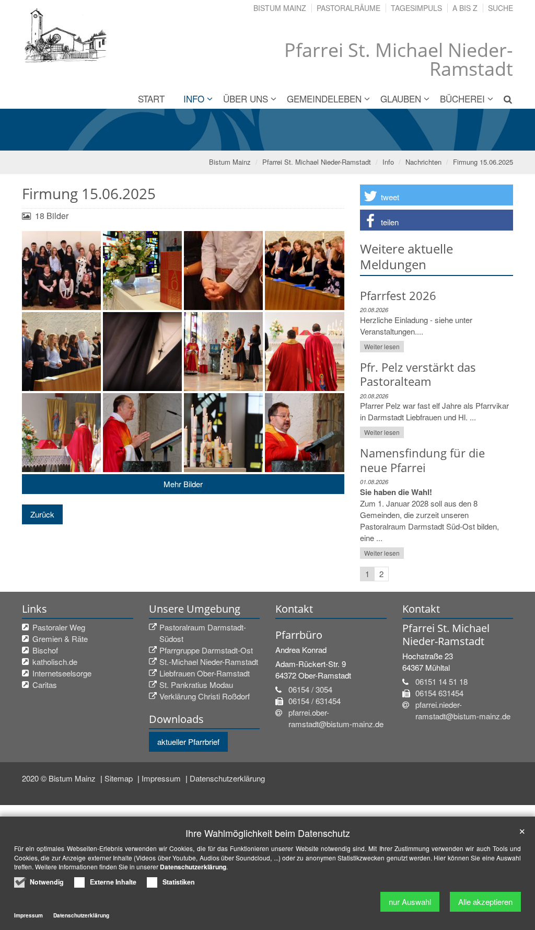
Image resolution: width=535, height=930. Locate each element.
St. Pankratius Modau (196, 684)
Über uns (245, 98)
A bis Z (465, 8)
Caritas (44, 684)
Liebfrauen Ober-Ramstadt (204, 673)
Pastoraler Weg (58, 627)
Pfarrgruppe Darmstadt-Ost (206, 650)
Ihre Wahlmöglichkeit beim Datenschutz (267, 833)
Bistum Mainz (279, 8)
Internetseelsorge (61, 673)
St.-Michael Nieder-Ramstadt (208, 661)
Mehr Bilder (183, 483)
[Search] (503, 99)
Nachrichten (423, 162)
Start (151, 98)
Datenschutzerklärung (227, 778)
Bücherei (462, 98)
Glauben (400, 98)
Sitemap (119, 778)
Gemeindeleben (324, 98)
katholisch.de (54, 661)
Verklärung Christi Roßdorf (204, 696)
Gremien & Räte (60, 638)
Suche (500, 8)
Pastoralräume (348, 8)
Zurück (42, 514)
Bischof (45, 650)
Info (193, 98)
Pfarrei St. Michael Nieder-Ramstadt (316, 162)
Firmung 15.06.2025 (483, 162)
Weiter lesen (382, 346)
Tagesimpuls (416, 8)
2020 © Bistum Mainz (60, 778)
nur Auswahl (410, 901)
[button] (436, 195)
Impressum (162, 778)
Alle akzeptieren (485, 901)
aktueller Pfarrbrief (188, 741)
